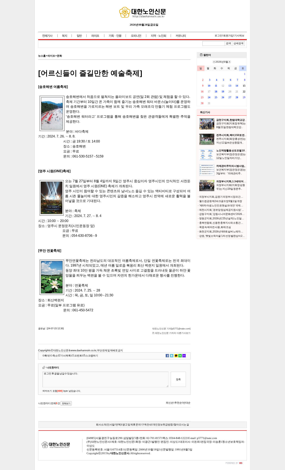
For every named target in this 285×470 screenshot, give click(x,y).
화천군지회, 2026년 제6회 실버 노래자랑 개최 (223, 231)
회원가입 (228, 35)
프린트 (78, 355)
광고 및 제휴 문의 (131, 424)
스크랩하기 (92, 355)
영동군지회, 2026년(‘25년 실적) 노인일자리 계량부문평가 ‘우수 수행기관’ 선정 (241, 218)
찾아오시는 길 (181, 424)
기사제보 (239, 35)
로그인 (218, 35)
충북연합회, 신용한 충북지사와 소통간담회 (222, 222)
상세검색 (238, 43)
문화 (59, 55)
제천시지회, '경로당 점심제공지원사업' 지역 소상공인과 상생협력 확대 (237, 209)
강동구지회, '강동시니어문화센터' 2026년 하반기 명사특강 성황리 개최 (237, 214)
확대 (46, 355)
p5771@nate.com (207, 438)
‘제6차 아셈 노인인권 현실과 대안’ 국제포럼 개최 (225, 205)
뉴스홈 (42, 55)
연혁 (118, 424)
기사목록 (66, 355)
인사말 (111, 424)
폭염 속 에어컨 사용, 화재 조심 (215, 227)
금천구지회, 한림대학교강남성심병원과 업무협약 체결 (245, 119)
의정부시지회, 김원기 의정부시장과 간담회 (222, 196)
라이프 (51, 55)
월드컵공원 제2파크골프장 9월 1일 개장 (220, 201)
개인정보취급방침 (163, 424)
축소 (55, 355)
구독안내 (147, 424)
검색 (228, 43)
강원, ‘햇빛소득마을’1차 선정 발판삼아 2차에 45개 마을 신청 (231, 235)
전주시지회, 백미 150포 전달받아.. (234, 135)
